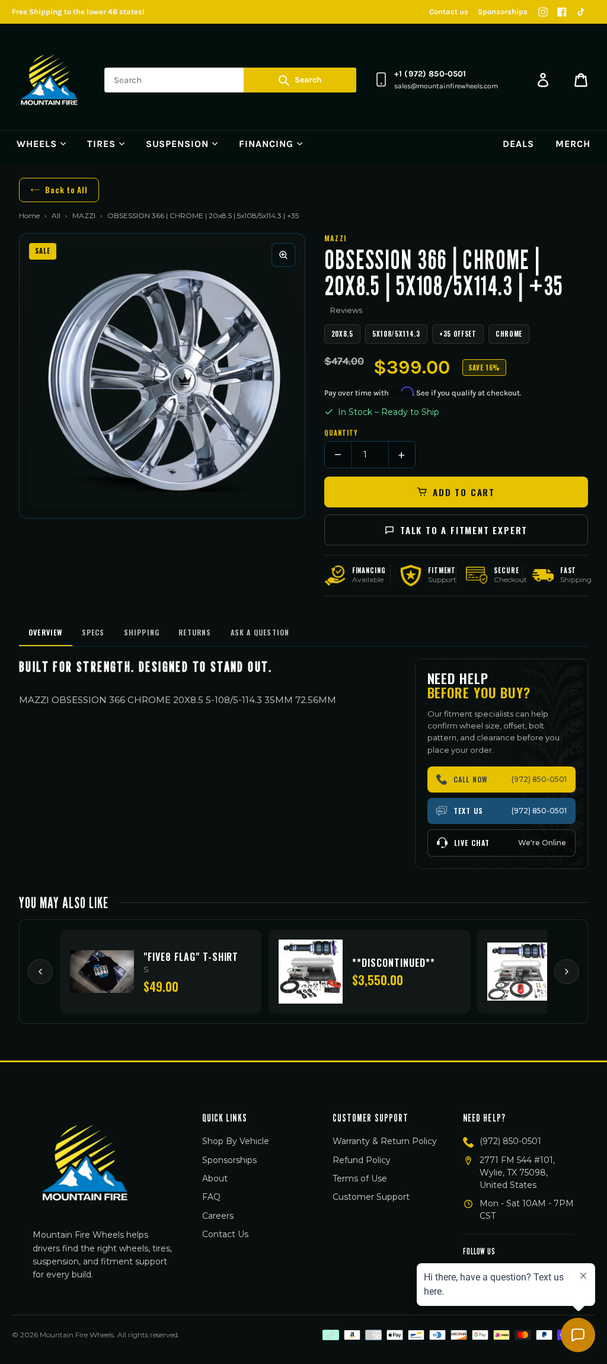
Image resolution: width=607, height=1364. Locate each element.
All (56, 215)
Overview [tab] (45, 632)
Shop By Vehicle (235, 1141)
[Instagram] (543, 12)
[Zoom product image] (283, 255)
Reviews (346, 310)
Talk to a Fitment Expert (464, 529)
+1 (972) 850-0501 (430, 74)
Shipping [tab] (142, 632)
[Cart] (581, 80)
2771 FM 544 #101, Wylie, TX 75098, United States (517, 1172)
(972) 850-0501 (510, 1141)
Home (29, 215)
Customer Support (371, 1196)
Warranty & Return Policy (385, 1141)
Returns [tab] (194, 632)
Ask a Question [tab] (260, 632)
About (215, 1178)
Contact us (448, 11)
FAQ (211, 1196)
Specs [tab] (93, 632)
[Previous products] (40, 971)
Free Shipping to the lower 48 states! (78, 11)
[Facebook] (562, 12)
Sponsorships (503, 11)
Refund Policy (362, 1160)
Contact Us (225, 1234)
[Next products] (566, 971)
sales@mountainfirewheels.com (446, 86)
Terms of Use (360, 1178)
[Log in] (543, 80)
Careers (218, 1215)
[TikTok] (581, 12)
